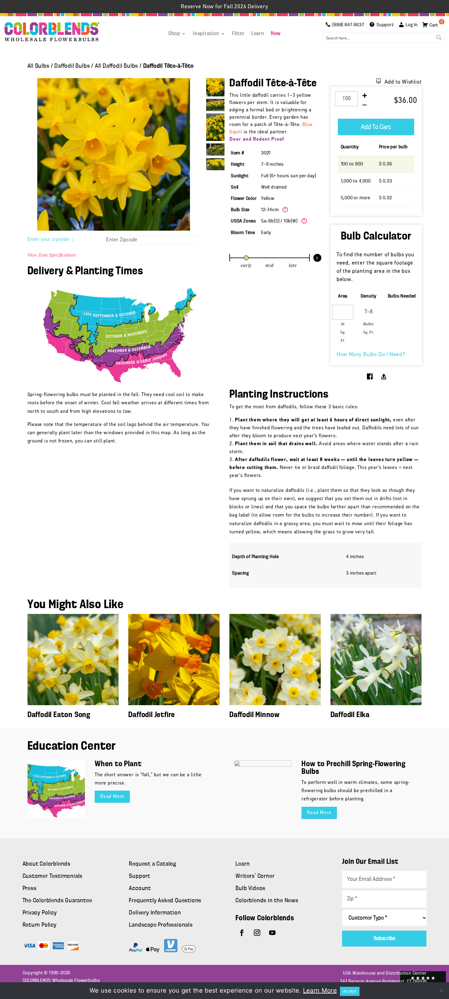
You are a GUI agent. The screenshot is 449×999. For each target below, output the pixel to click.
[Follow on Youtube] (272, 932)
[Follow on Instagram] (257, 932)
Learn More (320, 990)
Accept (349, 991)
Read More (112, 796)
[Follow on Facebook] (241, 932)
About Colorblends (47, 864)
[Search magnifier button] (439, 37)
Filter (238, 33)
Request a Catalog (152, 864)
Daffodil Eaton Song (58, 715)
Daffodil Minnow (254, 715)
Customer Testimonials (53, 876)
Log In (412, 25)
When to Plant (118, 764)
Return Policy (40, 925)
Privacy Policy (40, 913)
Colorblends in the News (266, 901)
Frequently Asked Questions (165, 901)
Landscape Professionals (160, 925)
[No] (441, 990)
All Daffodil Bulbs (116, 66)
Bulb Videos (250, 888)
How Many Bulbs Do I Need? (371, 355)
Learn (257, 33)
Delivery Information (155, 913)
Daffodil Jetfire (151, 715)
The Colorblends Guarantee (57, 901)
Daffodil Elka (350, 715)
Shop (174, 33)
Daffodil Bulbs (72, 66)
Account (140, 888)
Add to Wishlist (403, 82)
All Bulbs (38, 66)
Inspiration (206, 33)
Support (139, 876)
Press (30, 888)
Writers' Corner (254, 876)
